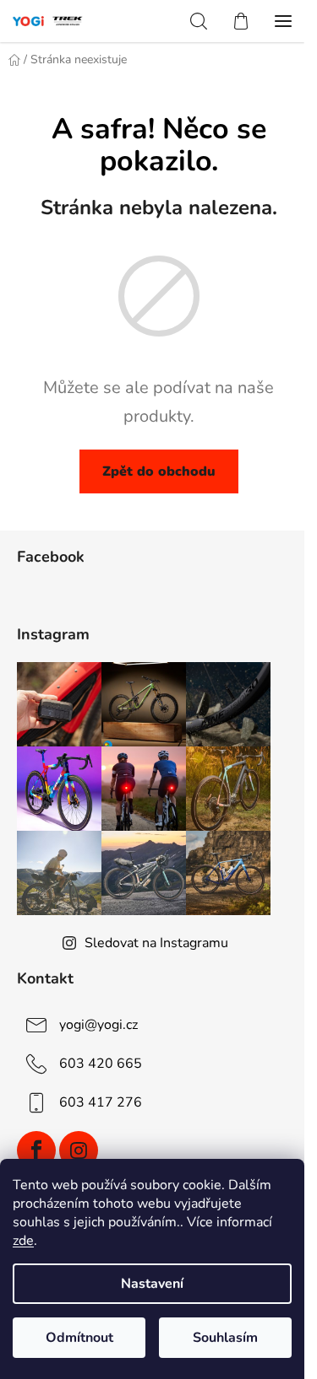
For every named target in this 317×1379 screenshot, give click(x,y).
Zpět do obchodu (159, 471)
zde (23, 1240)
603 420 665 (100, 1063)
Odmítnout (79, 1337)
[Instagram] (78, 1150)
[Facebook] (36, 1150)
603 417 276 (100, 1102)
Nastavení (152, 1283)
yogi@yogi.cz (98, 1024)
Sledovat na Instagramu (156, 943)
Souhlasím (225, 1337)
